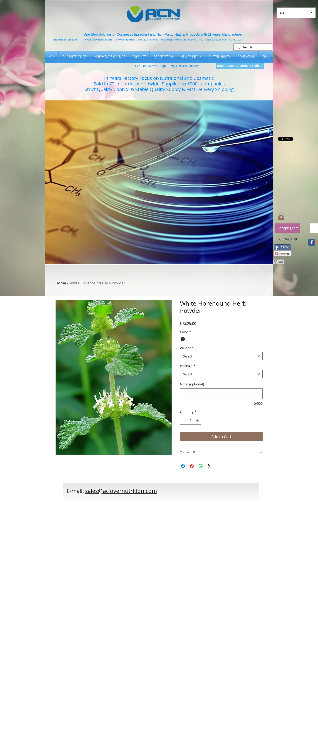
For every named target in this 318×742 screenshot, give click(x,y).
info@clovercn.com (65, 39)
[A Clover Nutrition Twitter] (311, 242)
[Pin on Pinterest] (192, 466)
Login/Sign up (286, 238)
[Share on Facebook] (183, 466)
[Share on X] (209, 466)
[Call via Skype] (188, 493)
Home (60, 283)
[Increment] (198, 420)
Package (187, 366)
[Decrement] (183, 420)
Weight (187, 348)
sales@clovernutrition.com (228, 39)
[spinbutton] (190, 420)
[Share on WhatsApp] (200, 466)
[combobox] (221, 356)
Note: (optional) (192, 384)
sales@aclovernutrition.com (121, 491)
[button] (159, 182)
